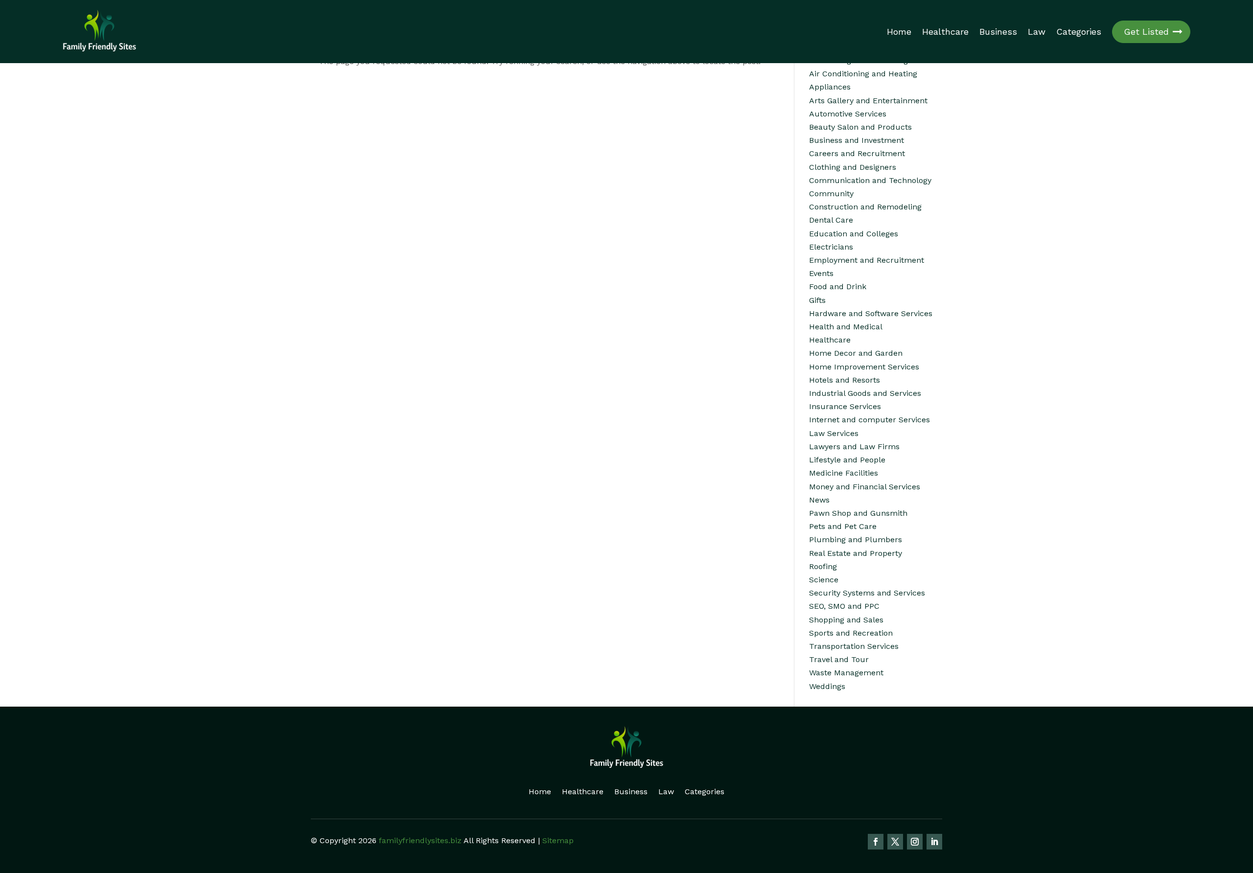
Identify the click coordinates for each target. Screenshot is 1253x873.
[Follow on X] (895, 842)
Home (899, 31)
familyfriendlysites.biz (420, 840)
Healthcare (945, 31)
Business (998, 31)
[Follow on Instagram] (915, 842)
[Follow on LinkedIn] (934, 842)
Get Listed (1146, 31)
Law (1036, 31)
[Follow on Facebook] (875, 842)
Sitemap (558, 840)
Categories (1078, 31)
